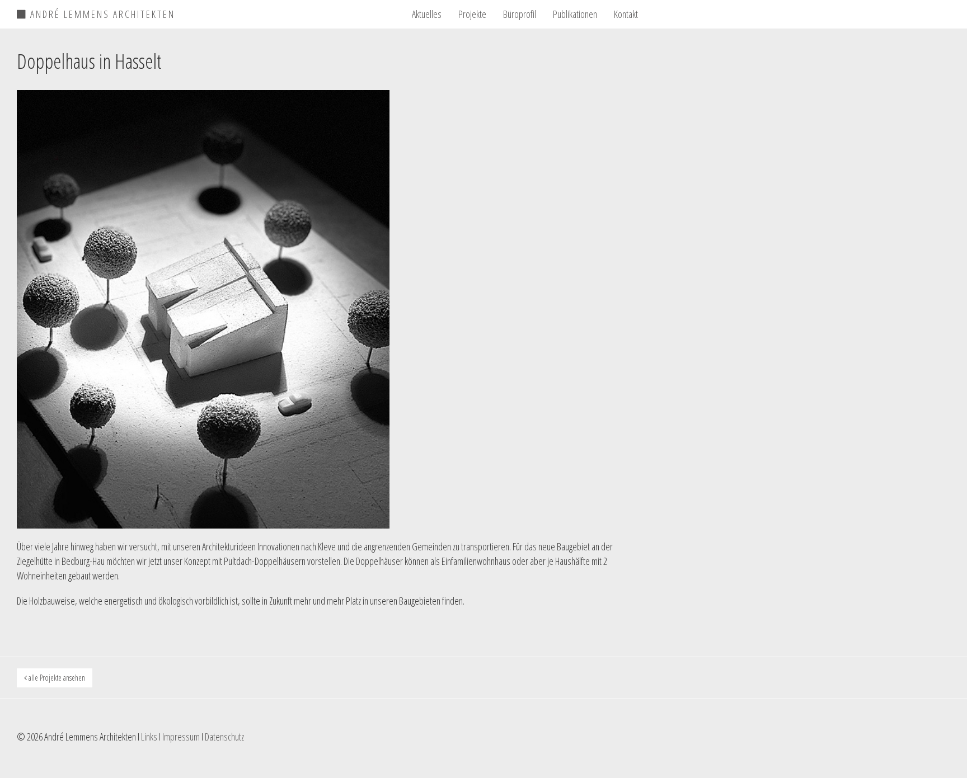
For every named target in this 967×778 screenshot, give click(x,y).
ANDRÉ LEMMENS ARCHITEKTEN (101, 12)
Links (149, 736)
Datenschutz (224, 736)
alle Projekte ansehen (56, 677)
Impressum (181, 736)
